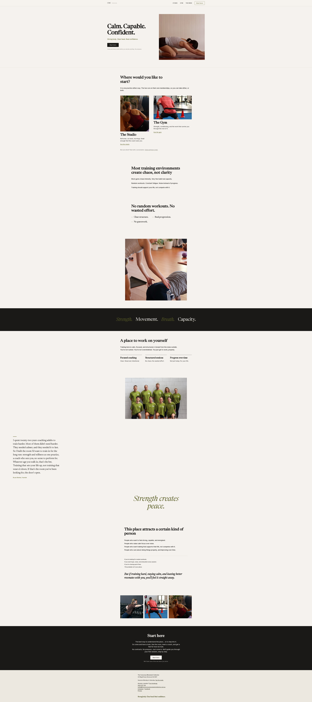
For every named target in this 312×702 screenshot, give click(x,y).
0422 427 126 (142, 685)
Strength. (124, 319)
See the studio (124, 144)
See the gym (158, 132)
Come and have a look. (151, 150)
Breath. (168, 319)
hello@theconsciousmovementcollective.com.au (151, 687)
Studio (175, 3)
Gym (181, 3)
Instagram (140, 689)
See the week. (159, 680)
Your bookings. (153, 683)
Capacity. (187, 319)
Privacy (140, 690)
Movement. (147, 319)
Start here (199, 3)
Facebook (147, 689)
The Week (189, 3)
